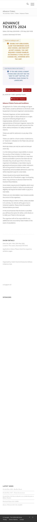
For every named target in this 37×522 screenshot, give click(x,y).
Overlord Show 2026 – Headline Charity (12, 489)
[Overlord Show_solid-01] (15, 4)
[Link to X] (32, 517)
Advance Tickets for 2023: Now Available (12, 505)
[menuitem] (27, 4)
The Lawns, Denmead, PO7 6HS (18, 246)
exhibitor (5, 251)
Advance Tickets (9, 11)
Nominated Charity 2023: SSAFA (10, 501)
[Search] (27, 4)
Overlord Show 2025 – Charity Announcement (14, 492)
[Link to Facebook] (29, 517)
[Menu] (31, 4)
